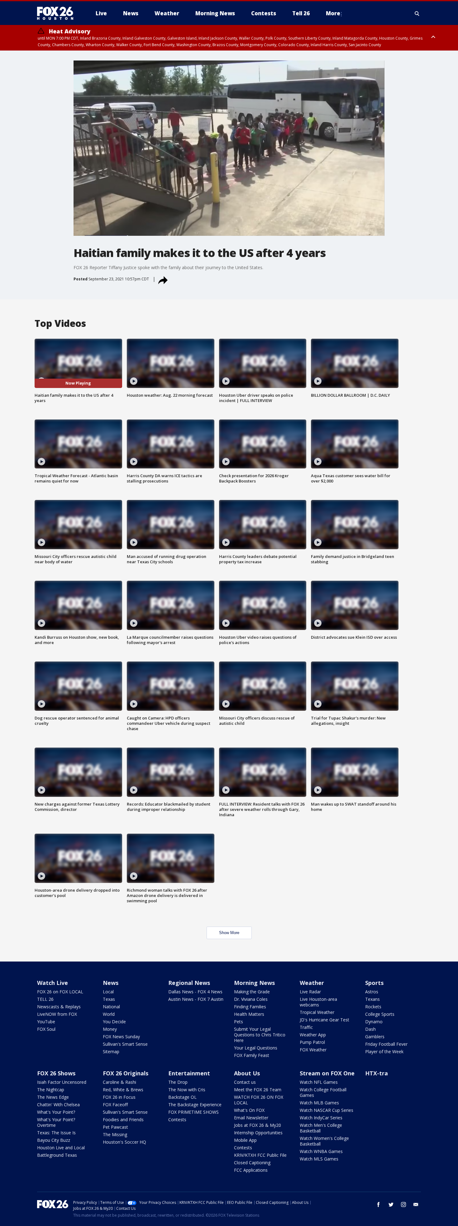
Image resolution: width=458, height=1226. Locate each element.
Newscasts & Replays (59, 1007)
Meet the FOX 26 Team (257, 1090)
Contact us (245, 1082)
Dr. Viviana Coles (251, 999)
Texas (109, 999)
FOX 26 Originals (125, 1073)
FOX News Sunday (121, 1036)
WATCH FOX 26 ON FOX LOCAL (258, 1100)
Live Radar (310, 992)
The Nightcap (50, 1090)
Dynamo (374, 1022)
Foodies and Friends (123, 1119)
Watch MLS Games (319, 1159)
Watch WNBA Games (321, 1151)
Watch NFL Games (319, 1082)
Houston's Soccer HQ (124, 1142)
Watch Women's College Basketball (324, 1141)
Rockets (373, 1007)
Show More (229, 932)
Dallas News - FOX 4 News (195, 992)
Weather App (313, 1035)
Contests (177, 1119)
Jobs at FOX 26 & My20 (257, 1125)
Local (108, 992)
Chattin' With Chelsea (58, 1104)
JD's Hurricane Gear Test (324, 1020)
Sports (374, 982)
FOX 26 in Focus (119, 1097)
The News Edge (53, 1097)
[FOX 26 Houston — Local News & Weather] (57, 13)
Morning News (254, 982)
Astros (371, 992)
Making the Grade (252, 992)
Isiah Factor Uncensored (61, 1082)
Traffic (306, 1027)
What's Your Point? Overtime (56, 1122)
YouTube (46, 1022)
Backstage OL (182, 1097)
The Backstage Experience (195, 1104)
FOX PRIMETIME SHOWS (193, 1112)
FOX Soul (46, 1029)
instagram (403, 1204)
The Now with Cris (186, 1090)
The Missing (115, 1134)
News (110, 982)
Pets (238, 1022)
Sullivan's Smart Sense (125, 1044)
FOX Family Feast (251, 1055)
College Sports (379, 1014)
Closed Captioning (252, 1162)
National (111, 1007)
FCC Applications (251, 1170)
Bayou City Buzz (53, 1140)
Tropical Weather (317, 1012)
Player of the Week (384, 1051)
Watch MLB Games (319, 1103)
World (109, 1014)
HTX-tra (376, 1073)
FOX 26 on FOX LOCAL (60, 992)
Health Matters (249, 1014)
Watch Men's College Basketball (321, 1128)
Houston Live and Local (61, 1148)
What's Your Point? (56, 1112)
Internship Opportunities (258, 1133)
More (333, 13)
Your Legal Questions (255, 1048)
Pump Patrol (312, 1042)
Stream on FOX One (327, 1073)
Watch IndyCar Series (321, 1118)
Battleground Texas (57, 1155)
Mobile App (245, 1140)
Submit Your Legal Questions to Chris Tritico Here (259, 1034)
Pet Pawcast (115, 1127)
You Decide (114, 1022)
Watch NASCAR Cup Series (326, 1110)
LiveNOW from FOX (57, 1014)
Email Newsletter (251, 1118)
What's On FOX (249, 1110)
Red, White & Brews (123, 1090)
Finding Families (250, 1007)
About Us (247, 1073)
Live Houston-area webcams (318, 1002)
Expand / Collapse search (417, 13)
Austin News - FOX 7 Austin (195, 999)
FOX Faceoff (115, 1104)
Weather (312, 982)
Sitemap (111, 1051)
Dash (370, 1029)
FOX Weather (313, 1050)
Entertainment (189, 1073)
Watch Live (52, 982)
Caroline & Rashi (119, 1082)
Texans (372, 999)
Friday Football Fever (386, 1044)
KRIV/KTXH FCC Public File (260, 1155)
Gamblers (374, 1036)
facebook (379, 1204)
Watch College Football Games (323, 1092)
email (416, 1204)
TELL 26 (45, 999)
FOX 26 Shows (56, 1073)
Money (110, 1029)
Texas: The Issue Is (56, 1133)
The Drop (178, 1082)
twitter (391, 1204)
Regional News (189, 982)
